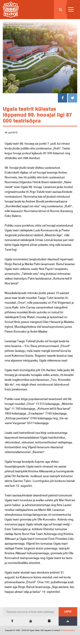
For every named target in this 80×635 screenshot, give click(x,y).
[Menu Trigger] (71, 9)
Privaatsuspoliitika (68, 630)
